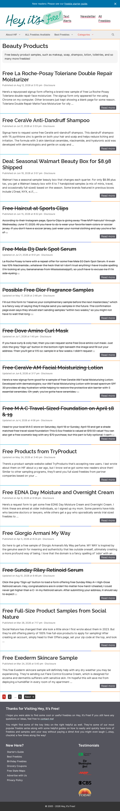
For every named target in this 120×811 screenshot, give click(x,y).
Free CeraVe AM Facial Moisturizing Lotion (52, 368)
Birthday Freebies (16, 761)
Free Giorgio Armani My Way (36, 533)
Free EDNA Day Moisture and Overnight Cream (58, 492)
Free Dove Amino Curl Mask (35, 331)
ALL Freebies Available (37, 34)
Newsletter (88, 16)
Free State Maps (16, 770)
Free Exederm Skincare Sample (40, 658)
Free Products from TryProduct (39, 451)
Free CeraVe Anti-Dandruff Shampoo (46, 120)
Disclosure (49, 85)
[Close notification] (115, 4)
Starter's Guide (15, 751)
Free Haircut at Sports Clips (35, 208)
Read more (108, 107)
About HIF (11, 34)
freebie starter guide (75, 3)
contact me (47, 718)
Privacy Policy (15, 780)
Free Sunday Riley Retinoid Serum (42, 570)
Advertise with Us (17, 775)
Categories (84, 34)
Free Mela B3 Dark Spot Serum (39, 249)
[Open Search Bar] (113, 34)
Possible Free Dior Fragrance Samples (48, 290)
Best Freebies (62, 34)
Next (29, 696)
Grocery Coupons (17, 766)
